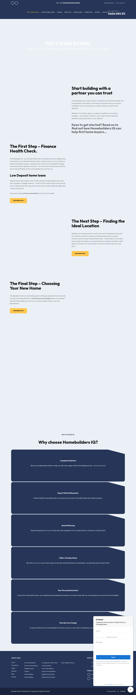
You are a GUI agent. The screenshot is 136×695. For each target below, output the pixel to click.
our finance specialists (30, 193)
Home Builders (28, 674)
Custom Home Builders (49, 671)
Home (13, 662)
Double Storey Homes (48, 677)
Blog (12, 674)
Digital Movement (44, 691)
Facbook (12, 3)
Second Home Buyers (31, 665)
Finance (26, 671)
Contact (13, 677)
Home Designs (28, 677)
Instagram (16, 3)
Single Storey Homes (48, 674)
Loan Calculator (46, 665)
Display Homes (29, 668)
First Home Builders (48, 668)
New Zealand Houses (67, 663)
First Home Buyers (30, 663)
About (13, 668)
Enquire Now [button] (18, 200)
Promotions (14, 665)
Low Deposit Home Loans (49, 663)
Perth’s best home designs (41, 298)
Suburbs (13, 671)
